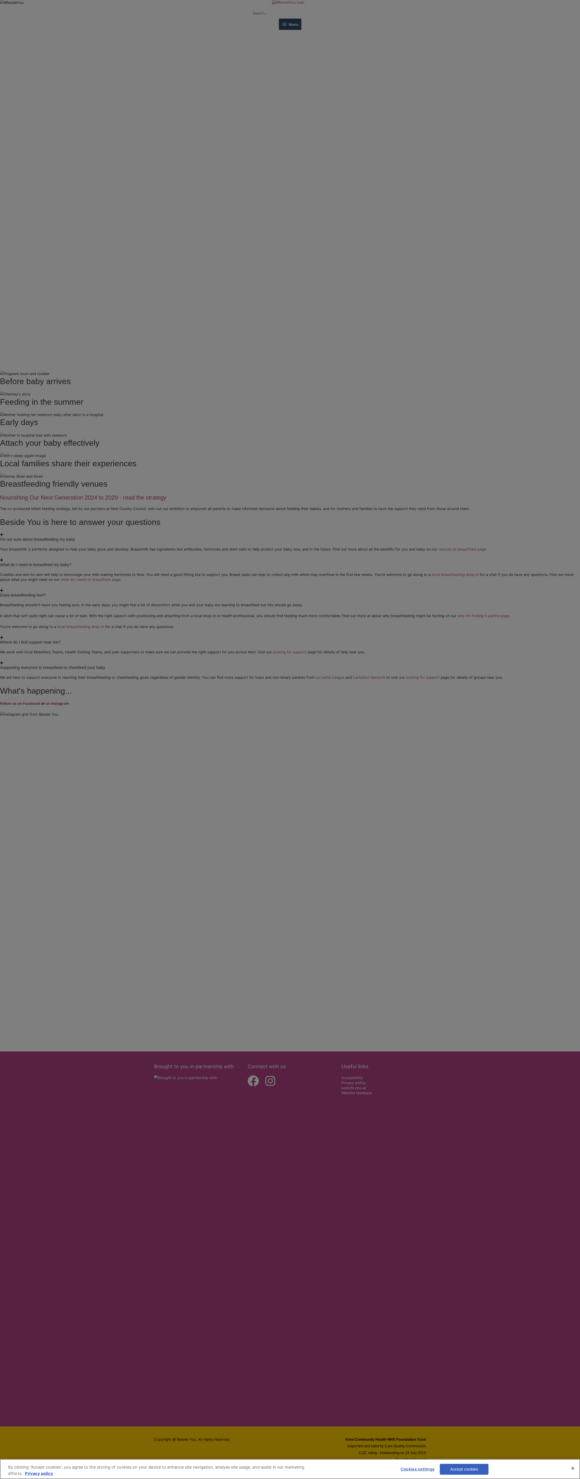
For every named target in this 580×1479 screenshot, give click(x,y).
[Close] (573, 1468)
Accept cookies (464, 1469)
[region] (290, 1469)
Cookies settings (418, 1469)
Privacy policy (39, 1473)
